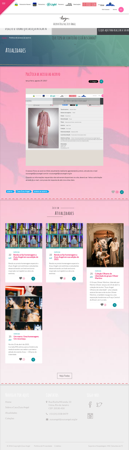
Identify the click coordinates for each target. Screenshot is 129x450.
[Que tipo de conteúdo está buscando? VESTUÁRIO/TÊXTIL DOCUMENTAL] (74, 28)
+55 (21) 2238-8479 (58, 414)
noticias (16, 252)
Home (4, 38)
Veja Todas (64, 375)
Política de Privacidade (43, 446)
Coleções (9, 418)
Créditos (57, 446)
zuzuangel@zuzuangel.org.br (63, 419)
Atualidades (11, 413)
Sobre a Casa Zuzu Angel (17, 407)
